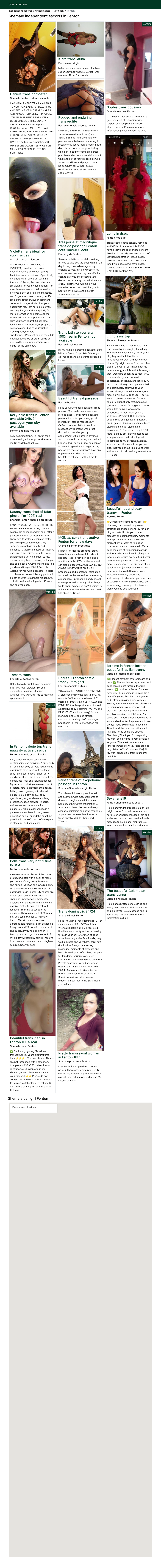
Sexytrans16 (116, 798)
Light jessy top (118, 336)
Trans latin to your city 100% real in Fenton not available (76, 336)
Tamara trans (20, 675)
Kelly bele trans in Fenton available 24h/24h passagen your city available (29, 421)
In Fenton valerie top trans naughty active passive (30, 748)
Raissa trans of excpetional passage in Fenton (79, 782)
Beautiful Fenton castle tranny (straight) (76, 680)
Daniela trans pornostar (28, 94)
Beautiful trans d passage (78, 398)
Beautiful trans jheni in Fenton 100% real (27, 1040)
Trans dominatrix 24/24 (76, 911)
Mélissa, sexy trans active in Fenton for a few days (80, 539)
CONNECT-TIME (18, 4)
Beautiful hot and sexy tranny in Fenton (124, 510)
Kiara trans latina (71, 59)
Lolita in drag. (117, 233)
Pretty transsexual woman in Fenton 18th (78, 1055)
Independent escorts (20, 10)
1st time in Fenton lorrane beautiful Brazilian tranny (126, 668)
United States (42, 10)
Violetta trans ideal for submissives (27, 253)
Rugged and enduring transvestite (75, 119)
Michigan (59, 10)
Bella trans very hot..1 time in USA (31, 863)
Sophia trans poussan (124, 107)
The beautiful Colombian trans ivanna (126, 893)
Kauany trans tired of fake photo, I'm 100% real (30, 514)
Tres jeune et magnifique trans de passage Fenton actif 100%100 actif (77, 246)
